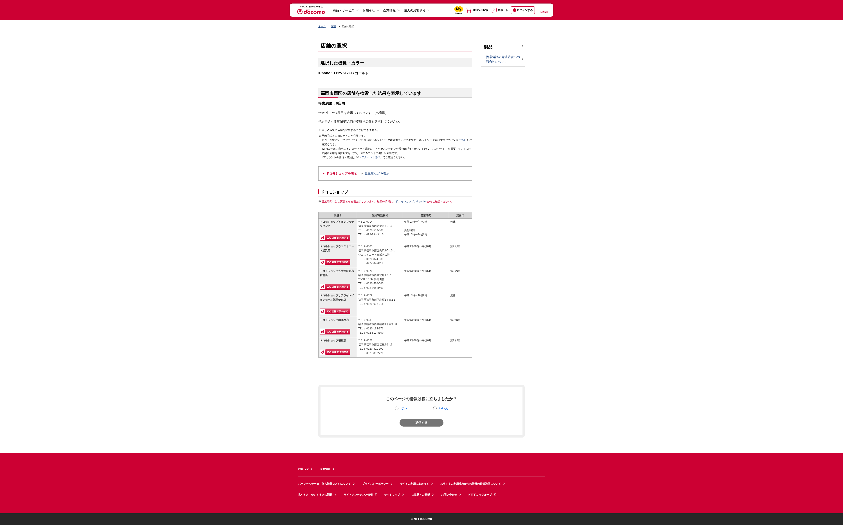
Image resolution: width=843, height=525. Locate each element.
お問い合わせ (449, 494)
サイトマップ (392, 494)
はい (404, 408)
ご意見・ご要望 (420, 494)
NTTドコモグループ (480, 494)
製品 (333, 26)
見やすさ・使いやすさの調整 (315, 494)
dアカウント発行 (370, 157)
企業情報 (389, 10)
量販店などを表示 (377, 173)
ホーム (322, 26)
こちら (463, 140)
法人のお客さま (414, 10)
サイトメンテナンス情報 (358, 494)
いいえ (443, 408)
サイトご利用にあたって (414, 483)
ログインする (525, 10)
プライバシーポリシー (375, 483)
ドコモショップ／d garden (411, 201)
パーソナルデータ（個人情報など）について (324, 483)
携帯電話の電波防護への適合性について (503, 59)
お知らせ (369, 10)
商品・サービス (343, 10)
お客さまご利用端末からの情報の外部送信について (470, 483)
